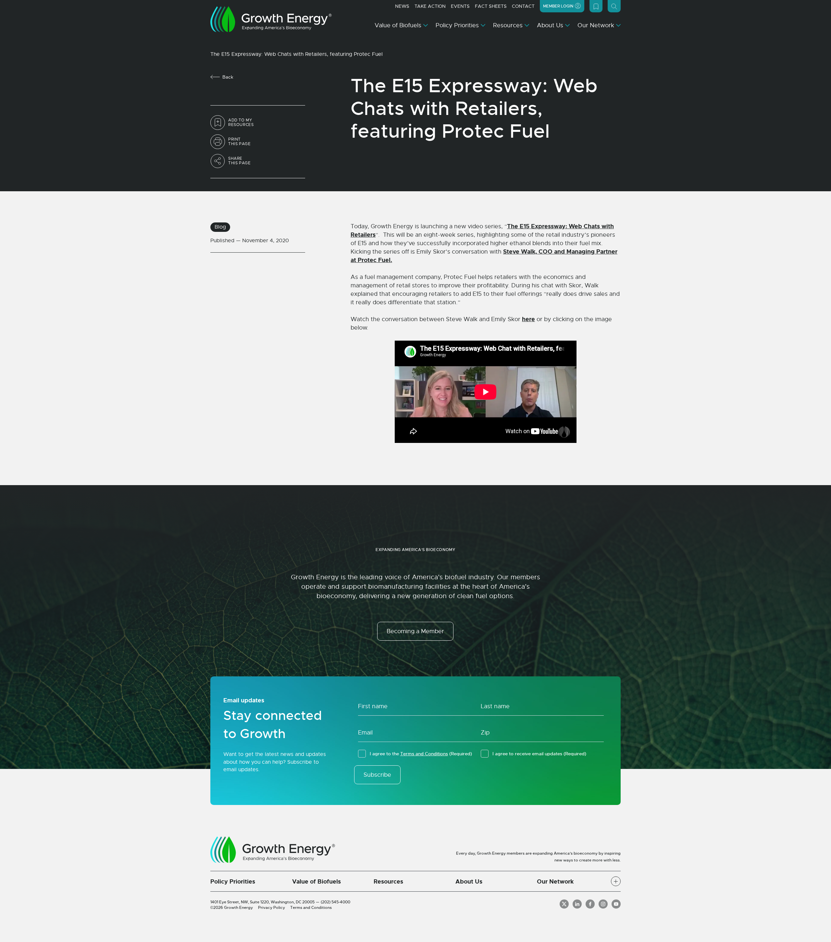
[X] (564, 904)
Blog (220, 227)
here (528, 319)
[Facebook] (590, 904)
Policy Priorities (457, 25)
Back (227, 77)
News (402, 6)
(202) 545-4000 (335, 902)
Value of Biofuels (398, 25)
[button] (616, 881)
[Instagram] (603, 904)
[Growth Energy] (271, 19)
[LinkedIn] (577, 904)
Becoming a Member (415, 631)
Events (460, 6)
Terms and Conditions (424, 754)
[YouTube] (616, 904)
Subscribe (377, 774)
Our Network (595, 25)
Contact (523, 6)
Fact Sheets (491, 6)
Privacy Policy (271, 907)
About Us (550, 25)
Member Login (558, 6)
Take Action (430, 6)
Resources (508, 25)
